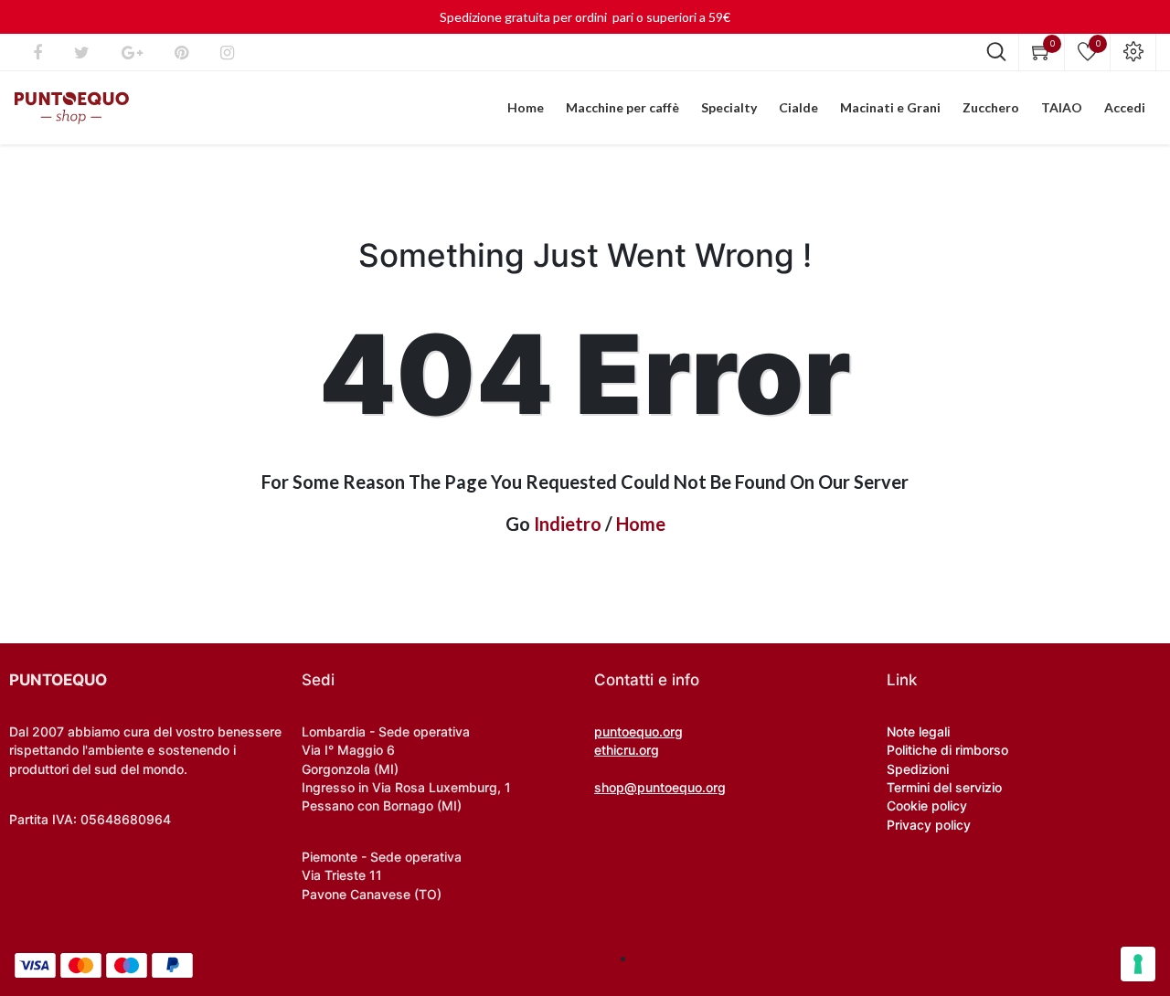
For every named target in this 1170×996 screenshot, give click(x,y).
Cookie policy (927, 805)
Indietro (567, 524)
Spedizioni (918, 769)
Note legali (918, 731)
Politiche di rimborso (947, 750)
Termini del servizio (944, 787)
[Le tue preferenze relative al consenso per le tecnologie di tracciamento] (1138, 964)
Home (640, 524)
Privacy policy (929, 824)
